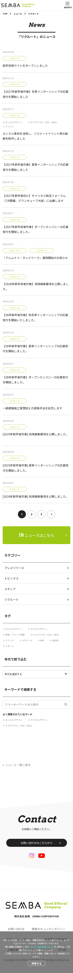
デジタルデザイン (38, 628)
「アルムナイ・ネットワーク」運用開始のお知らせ (35, 258)
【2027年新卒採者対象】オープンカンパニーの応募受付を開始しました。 (35, 229)
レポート (9, 645)
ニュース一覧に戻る (18, 764)
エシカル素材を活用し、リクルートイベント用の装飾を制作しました (35, 136)
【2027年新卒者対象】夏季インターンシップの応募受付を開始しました (35, 167)
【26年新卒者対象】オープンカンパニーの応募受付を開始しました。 (35, 379)
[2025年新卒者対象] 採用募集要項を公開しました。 (36, 434)
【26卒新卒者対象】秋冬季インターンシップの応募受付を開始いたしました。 (35, 317)
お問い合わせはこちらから (36, 843)
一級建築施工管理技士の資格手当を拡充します (32, 408)
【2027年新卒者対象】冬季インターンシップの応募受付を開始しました (35, 94)
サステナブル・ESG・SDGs (43, 122)
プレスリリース (14, 568)
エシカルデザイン (14, 122)
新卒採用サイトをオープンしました (25, 65)
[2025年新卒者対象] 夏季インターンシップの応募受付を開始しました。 (35, 467)
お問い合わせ (16, 929)
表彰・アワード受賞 (15, 634)
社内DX (55, 640)
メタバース (27, 640)
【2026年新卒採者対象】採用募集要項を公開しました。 (36, 286)
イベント (9, 126)
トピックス (14, 250)
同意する (36, 963)
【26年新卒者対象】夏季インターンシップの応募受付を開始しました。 (35, 348)
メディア (10, 589)
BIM (42, 640)
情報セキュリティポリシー (49, 929)
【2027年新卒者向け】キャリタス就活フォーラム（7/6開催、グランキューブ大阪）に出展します (34, 198)
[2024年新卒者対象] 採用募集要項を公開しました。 (36, 496)
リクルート (14, 58)
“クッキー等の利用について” (41, 946)
